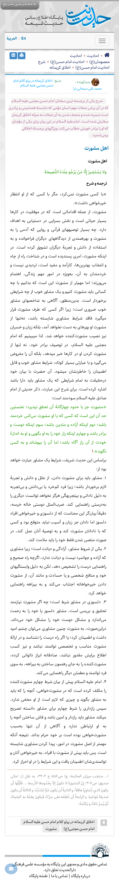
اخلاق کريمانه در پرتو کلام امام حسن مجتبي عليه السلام (33, 83)
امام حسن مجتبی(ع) (79, 829)
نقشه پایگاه (38, 876)
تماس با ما (59, 876)
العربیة (12, 38)
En (23, 38)
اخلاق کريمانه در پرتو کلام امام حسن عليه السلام (59, 822)
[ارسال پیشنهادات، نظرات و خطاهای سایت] (11, 868)
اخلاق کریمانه (60, 67)
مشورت (51, 829)
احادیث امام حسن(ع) (67, 62)
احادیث (93, 56)
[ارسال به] (13, 55)
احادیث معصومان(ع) (89, 59)
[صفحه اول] (106, 56)
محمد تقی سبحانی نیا (87, 88)
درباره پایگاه (80, 876)
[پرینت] (21, 55)
